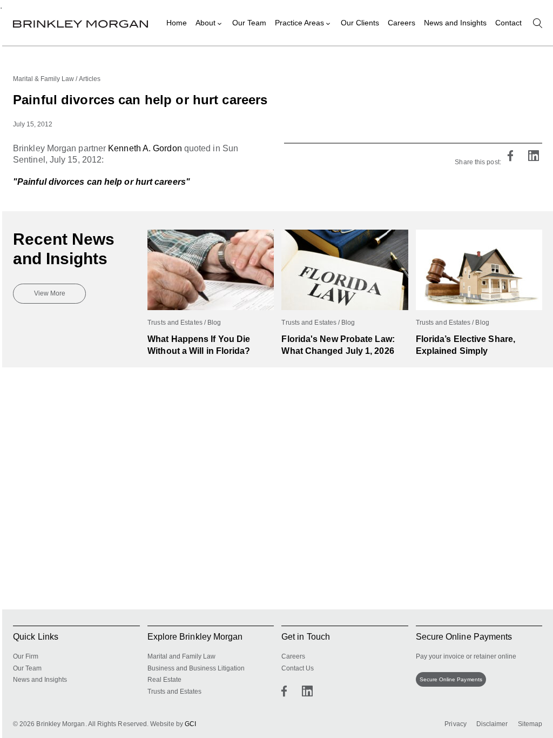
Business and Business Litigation (196, 668)
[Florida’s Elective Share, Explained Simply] (479, 235)
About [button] (205, 22)
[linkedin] (533, 157)
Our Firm (25, 656)
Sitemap (530, 724)
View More (49, 293)
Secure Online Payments (451, 679)
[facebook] (510, 157)
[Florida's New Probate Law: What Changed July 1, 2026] (344, 235)
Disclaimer (492, 724)
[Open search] (537, 23)
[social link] (284, 691)
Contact (508, 22)
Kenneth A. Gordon (145, 148)
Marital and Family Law (181, 656)
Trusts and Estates (174, 691)
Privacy (455, 724)
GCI (190, 724)
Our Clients (360, 22)
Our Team (249, 22)
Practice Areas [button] (299, 22)
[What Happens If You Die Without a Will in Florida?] (210, 235)
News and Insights (455, 22)
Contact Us (297, 668)
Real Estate (164, 679)
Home (176, 22)
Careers (401, 22)
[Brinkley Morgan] (80, 22)
